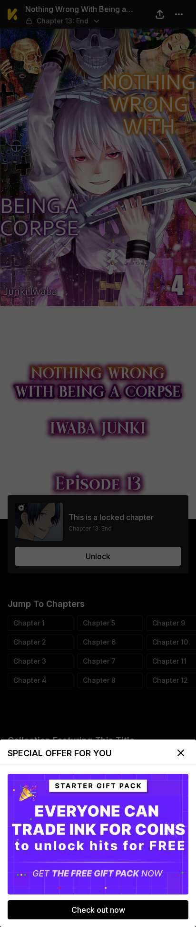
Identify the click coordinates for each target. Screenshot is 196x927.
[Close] (180, 752)
